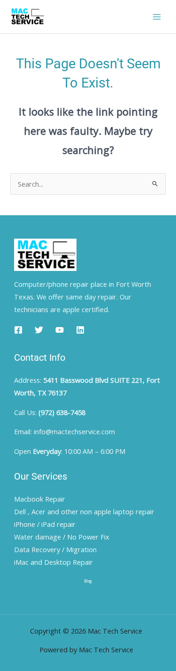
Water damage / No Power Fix (61, 536)
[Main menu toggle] (157, 17)
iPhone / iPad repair (45, 524)
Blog (88, 580)
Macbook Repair (39, 498)
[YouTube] (59, 330)
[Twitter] (39, 330)
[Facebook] (18, 330)
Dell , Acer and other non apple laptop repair (84, 511)
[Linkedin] (80, 330)
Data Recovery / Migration (55, 549)
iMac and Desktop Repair (53, 562)
